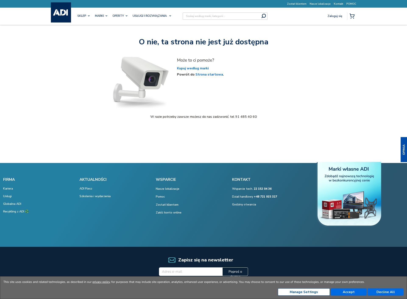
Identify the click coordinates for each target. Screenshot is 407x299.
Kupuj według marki (193, 68)
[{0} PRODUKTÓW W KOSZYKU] (353, 17)
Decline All (385, 292)
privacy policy (101, 282)
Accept (349, 292)
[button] (404, 149)
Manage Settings (304, 292)
